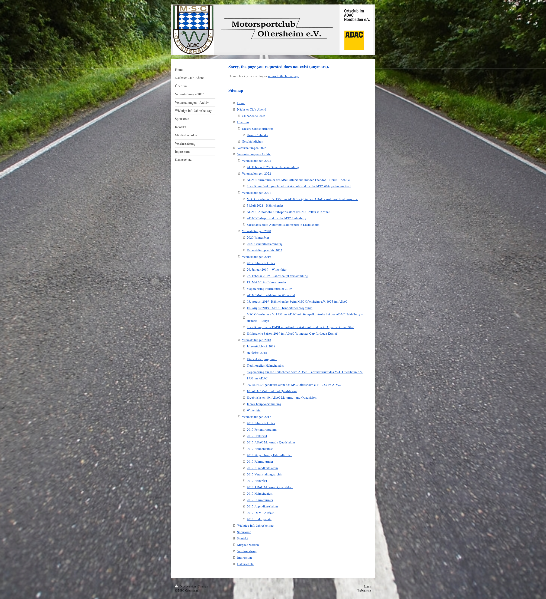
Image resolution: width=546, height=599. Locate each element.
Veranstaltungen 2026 (251, 148)
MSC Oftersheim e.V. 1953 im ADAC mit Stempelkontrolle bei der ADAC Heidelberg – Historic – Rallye (305, 317)
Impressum (244, 557)
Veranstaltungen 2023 (256, 160)
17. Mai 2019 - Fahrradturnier (266, 282)
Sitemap (203, 586)
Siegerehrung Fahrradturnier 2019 (269, 288)
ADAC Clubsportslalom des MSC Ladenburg (276, 218)
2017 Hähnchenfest (260, 448)
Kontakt (242, 538)
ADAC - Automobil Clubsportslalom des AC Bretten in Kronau (288, 212)
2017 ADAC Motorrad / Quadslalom (271, 442)
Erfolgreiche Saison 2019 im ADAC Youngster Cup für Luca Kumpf (292, 333)
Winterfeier (254, 410)
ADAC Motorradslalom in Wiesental (271, 295)
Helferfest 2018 (257, 352)
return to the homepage (283, 76)
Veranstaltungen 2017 (256, 416)
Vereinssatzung (247, 551)
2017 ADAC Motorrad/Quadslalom (270, 487)
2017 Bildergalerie (259, 519)
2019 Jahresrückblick (261, 263)
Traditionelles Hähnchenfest (265, 365)
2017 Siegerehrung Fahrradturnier (269, 455)
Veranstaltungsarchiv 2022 (264, 250)
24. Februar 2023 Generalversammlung (273, 167)
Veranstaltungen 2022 (256, 173)
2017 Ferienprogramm (262, 429)
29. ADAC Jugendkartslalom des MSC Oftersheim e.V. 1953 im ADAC (294, 384)
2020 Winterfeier (258, 237)
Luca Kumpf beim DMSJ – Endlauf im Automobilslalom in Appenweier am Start (300, 327)
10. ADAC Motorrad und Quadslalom (272, 391)
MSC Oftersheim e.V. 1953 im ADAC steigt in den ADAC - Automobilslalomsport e (302, 199)
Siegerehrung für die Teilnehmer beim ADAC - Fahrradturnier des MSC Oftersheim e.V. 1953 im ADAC (305, 375)
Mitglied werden (248, 544)
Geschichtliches (252, 141)
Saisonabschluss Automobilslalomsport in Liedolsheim (283, 224)
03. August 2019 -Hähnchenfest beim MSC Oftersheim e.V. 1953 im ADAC (297, 301)
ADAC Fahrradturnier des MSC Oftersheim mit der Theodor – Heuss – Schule (298, 180)
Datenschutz (245, 564)
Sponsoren (244, 532)
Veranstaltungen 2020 (256, 231)
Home (241, 103)
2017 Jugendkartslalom (262, 468)
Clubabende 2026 (254, 116)
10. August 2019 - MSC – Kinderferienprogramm (279, 308)
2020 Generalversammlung (265, 244)
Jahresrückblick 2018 (261, 346)
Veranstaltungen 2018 (256, 340)
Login (367, 586)
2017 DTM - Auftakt (260, 512)
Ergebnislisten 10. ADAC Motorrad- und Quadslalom (282, 397)
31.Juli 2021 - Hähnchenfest (265, 205)
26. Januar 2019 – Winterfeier (266, 269)
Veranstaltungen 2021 (256, 192)
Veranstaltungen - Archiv (254, 154)
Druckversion (188, 586)
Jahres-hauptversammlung (264, 404)
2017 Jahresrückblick (261, 423)
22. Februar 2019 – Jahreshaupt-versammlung (277, 276)
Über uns (243, 122)
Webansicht (364, 590)
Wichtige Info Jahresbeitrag (255, 525)
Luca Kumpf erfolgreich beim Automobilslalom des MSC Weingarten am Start (299, 186)
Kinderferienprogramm (262, 359)
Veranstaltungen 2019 (256, 256)
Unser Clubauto (257, 135)
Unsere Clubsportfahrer (257, 128)
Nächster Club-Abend (251, 109)
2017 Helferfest (257, 436)
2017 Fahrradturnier (260, 461)
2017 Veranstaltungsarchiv (264, 474)
